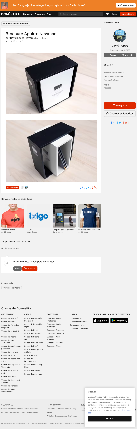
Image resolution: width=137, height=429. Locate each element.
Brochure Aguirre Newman (114, 73)
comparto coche (8, 230)
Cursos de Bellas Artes (33, 343)
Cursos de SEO (30, 355)
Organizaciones (61, 416)
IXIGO (29, 230)
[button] (54, 14)
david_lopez (26, 199)
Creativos (34, 409)
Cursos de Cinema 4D (56, 333)
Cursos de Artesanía (32, 333)
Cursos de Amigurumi (33, 374)
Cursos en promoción (79, 328)
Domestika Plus (32, 412)
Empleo (20, 409)
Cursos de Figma (54, 346)
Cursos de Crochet (32, 370)
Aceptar (110, 418)
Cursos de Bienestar (9, 386)
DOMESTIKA (10, 14)
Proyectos (40, 14)
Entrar (114, 14)
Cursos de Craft (8, 322)
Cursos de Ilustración (10, 318)
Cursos (4, 409)
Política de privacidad (39, 424)
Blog (74, 409)
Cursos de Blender (54, 343)
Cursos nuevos (76, 318)
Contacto (60, 409)
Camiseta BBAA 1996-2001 (89, 230)
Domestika (51, 409)
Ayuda (49, 412)
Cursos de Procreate (55, 330)
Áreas (27, 314)
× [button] (134, 5)
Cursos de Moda (8, 355)
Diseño (108, 88)
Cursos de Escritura (9, 352)
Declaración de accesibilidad (74, 424)
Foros (26, 409)
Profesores (72, 416)
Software (52, 314)
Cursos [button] (27, 14)
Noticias (68, 409)
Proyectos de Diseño (11, 288)
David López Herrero (28, 38)
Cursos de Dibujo (31, 330)
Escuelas (4, 412)
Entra (17, 268)
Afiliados (50, 416)
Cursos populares (77, 325)
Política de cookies (55, 424)
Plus (49, 14)
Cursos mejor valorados (80, 322)
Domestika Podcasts (17, 412)
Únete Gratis (30, 268)
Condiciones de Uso (23, 424)
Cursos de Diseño (8, 337)
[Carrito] (107, 14)
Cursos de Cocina (8, 376)
